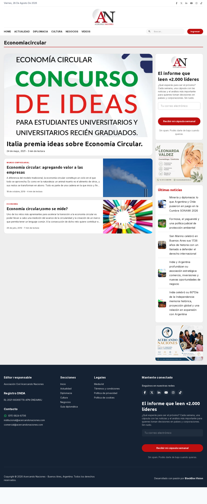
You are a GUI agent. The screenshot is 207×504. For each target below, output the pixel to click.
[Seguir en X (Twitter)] (181, 3)
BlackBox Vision (194, 478)
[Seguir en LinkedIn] (186, 3)
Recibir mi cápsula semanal (179, 121)
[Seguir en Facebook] (176, 3)
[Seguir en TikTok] (201, 3)
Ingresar (195, 31)
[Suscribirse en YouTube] (191, 3)
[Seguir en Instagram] (196, 3)
